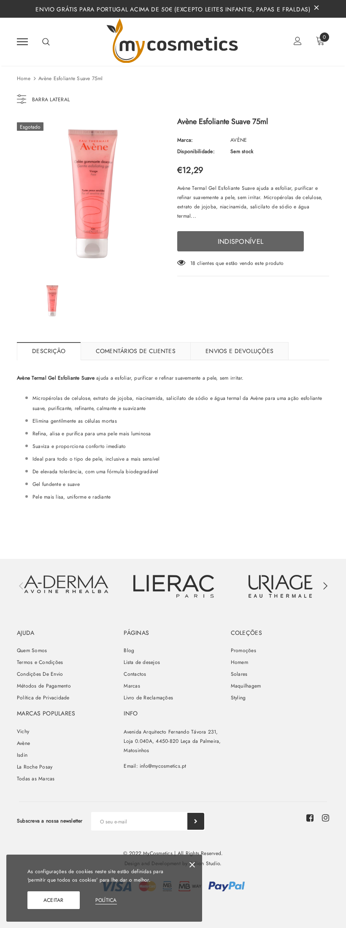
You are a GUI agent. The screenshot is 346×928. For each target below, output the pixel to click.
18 (192, 263)
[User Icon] (298, 42)
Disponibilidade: (196, 151)
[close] (316, 9)
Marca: (185, 140)
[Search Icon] (46, 42)
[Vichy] (66, 584)
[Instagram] (325, 818)
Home (23, 78)
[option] (93, 194)
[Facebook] (310, 818)
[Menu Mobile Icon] (22, 42)
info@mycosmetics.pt (163, 766)
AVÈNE (238, 140)
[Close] (192, 866)
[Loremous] (173, 586)
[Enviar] (195, 821)
